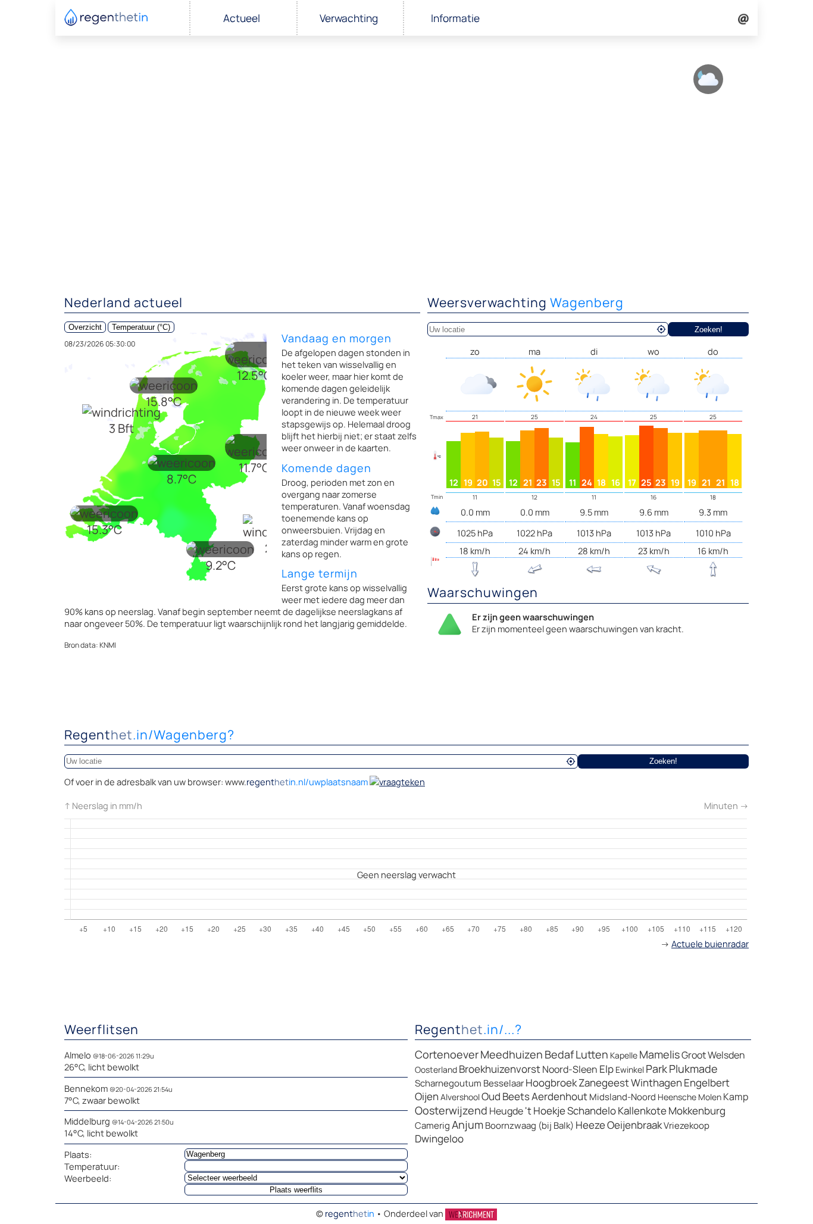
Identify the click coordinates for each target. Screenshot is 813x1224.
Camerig (432, 1125)
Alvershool (460, 1097)
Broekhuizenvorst (499, 1069)
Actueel (241, 18)
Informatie (455, 18)
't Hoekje (545, 1110)
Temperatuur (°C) (141, 327)
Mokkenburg (697, 1110)
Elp (606, 1069)
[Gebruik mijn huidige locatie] (661, 329)
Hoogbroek (551, 1082)
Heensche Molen (689, 1097)
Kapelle (623, 1055)
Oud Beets (505, 1096)
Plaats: (78, 1154)
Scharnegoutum (448, 1083)
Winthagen (656, 1082)
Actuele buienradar (710, 944)
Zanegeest (604, 1082)
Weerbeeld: (87, 1178)
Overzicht (85, 327)
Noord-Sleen (570, 1069)
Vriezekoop (686, 1125)
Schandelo (591, 1110)
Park (656, 1068)
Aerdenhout (559, 1096)
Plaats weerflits (296, 1189)
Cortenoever (447, 1054)
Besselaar (503, 1083)
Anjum (467, 1124)
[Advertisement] (406, 196)
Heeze (590, 1125)
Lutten (592, 1054)
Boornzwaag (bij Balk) (529, 1125)
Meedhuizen (511, 1054)
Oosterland (436, 1069)
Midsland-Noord (622, 1097)
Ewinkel (629, 1069)
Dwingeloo (439, 1138)
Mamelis (659, 1054)
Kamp (735, 1096)
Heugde (506, 1110)
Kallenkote (642, 1110)
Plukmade (693, 1068)
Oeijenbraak (634, 1125)
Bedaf (559, 1054)
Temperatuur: (92, 1166)
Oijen (427, 1096)
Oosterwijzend (451, 1110)
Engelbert (707, 1082)
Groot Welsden (713, 1054)
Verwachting (349, 18)
